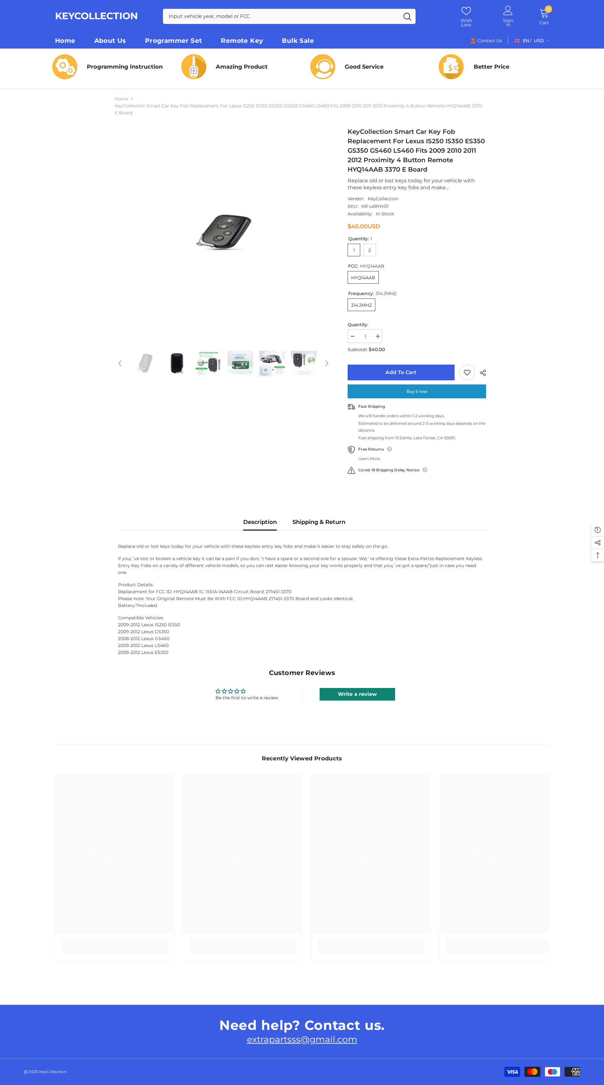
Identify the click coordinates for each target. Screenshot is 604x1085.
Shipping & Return (319, 522)
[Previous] (120, 363)
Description (260, 522)
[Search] (289, 16)
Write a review (357, 694)
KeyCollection (383, 199)
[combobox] (281, 16)
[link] (366, 67)
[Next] (327, 363)
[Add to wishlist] (467, 372)
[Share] (480, 372)
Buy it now (417, 391)
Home (121, 99)
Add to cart (401, 372)
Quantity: (358, 324)
